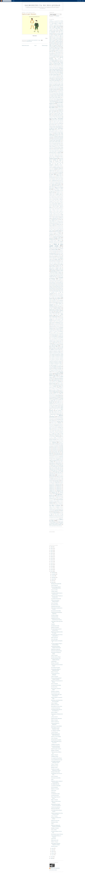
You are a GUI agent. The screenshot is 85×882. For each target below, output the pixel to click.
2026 (52, 546)
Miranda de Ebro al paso (52, 387)
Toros (55, 499)
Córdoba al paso (58, 224)
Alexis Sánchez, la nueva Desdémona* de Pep (55, 728)
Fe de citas (58, 280)
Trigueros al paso (59, 500)
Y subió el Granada (54, 732)
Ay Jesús (51, 174)
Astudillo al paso (60, 169)
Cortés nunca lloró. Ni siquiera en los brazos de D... (57, 596)
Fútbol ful (50, 299)
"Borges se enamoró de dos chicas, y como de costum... (57, 814)
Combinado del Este (54, 616)
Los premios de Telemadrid (55, 785)
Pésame (56, 427)
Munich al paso (56, 393)
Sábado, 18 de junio (54, 754)
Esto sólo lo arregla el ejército (55, 272)
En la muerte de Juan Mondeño (56, 261)
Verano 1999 (52, 510)
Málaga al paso (56, 377)
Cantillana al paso (52, 194)
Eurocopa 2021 (52, 277)
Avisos (56, 172)
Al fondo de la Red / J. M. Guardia (56, 110)
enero (53, 854)
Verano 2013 (55, 511)
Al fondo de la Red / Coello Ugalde (56, 86)
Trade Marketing (60, 499)
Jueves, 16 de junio (54, 776)
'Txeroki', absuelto (54, 591)
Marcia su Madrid (54, 712)
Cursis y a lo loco (58, 234)
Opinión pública (59, 414)
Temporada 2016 (58, 487)
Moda (58, 387)
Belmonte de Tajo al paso (56, 179)
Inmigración (53, 792)
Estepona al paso (60, 271)
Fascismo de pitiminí (52, 280)
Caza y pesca (55, 217)
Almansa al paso (51, 156)
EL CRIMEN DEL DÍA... (55, 784)
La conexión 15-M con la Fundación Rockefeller (55, 746)
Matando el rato (55, 381)
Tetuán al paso (52, 494)
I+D (60, 316)
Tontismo (61, 498)
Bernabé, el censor (54, 767)
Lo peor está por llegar (59, 22)
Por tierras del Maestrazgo (59, 431)
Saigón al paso (54, 444)
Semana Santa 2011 (59, 462)
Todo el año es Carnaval (54, 497)
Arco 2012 (51, 168)
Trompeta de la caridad (52, 501)
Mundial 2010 (56, 392)
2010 (52, 856)
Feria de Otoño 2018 (57, 286)
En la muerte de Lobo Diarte (56, 610)
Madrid (58, 372)
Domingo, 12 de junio (55, 828)
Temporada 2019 (51, 489)
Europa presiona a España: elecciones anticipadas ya (56, 805)
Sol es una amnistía (54, 787)
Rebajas (55, 437)
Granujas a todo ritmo (58, 304)
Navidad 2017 (57, 398)
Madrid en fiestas (56, 376)
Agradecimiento (54, 61)
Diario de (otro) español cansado (56, 245)
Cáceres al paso (51, 190)
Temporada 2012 (58, 484)
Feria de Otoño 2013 (60, 282)
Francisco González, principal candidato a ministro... (56, 678)
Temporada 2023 (52, 490)
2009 (52, 858)
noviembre (53, 574)
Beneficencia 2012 (54, 181)
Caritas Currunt (58, 195)
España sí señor (58, 267)
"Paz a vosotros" (54, 829)
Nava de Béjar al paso (59, 394)
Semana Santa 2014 (54, 465)
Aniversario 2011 (51, 162)
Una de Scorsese (51, 504)
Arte (55, 169)
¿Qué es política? (59, 42)
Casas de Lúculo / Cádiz (52, 200)
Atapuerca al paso (59, 170)
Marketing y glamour (57, 380)
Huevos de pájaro (59, 315)
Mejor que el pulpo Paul (55, 808)
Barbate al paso (59, 175)
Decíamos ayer (52, 239)
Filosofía (50, 294)
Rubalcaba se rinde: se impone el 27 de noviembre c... (56, 782)
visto (57, 519)
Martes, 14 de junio (54, 799)
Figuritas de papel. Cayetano (56, 748)
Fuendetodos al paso (55, 295)
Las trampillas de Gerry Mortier (56, 758)
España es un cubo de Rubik (56, 736)
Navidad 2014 (54, 397)
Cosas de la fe (55, 226)
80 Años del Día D (58, 53)
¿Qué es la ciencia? (56, 30)
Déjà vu (59, 240)
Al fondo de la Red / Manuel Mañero (57, 125)
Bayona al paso (58, 178)
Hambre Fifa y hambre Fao (55, 649)
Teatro (61, 483)
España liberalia (51, 267)
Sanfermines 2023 (60, 458)
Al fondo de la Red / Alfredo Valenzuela (56, 70)
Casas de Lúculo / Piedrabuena (57, 207)
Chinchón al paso (54, 219)
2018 (52, 559)
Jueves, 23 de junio (54, 683)
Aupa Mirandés (54, 661)
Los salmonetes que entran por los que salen (55, 370)
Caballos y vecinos (59, 189)
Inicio (36, 45)
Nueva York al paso (55, 409)
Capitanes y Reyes (59, 194)
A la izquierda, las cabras (55, 793)
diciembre (53, 572)
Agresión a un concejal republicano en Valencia (55, 769)
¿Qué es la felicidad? (57, 33)
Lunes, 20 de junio (54, 738)
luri (55, 372)
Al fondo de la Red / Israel (58, 108)
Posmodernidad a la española (56, 739)
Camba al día (51, 192)
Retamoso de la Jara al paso (58, 438)
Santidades (61, 460)
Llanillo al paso (61, 343)
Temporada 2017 (51, 488)
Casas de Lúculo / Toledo (57, 212)
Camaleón (53, 624)
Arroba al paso (51, 169)
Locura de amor (60, 347)
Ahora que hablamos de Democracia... (55, 724)
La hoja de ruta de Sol (55, 795)
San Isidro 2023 (57, 453)
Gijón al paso (60, 302)
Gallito (50, 300)
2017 (50, 52)
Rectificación (51, 438)
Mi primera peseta (57, 385)
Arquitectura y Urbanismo (58, 168)
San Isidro (56, 445)
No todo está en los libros (58, 408)
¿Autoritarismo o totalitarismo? (53, 24)
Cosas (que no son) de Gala (55, 777)
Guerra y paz (57, 306)
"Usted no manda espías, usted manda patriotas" (56, 695)
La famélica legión (58, 330)
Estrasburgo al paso (60, 276)
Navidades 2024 (57, 403)
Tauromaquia (57, 483)
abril (52, 849)
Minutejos (60, 386)
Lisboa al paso (56, 343)
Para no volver (57, 420)
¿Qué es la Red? (55, 36)
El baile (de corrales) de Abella (56, 650)
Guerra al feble (51, 306)
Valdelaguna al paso (59, 506)
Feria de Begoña (59, 281)
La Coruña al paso (58, 326)
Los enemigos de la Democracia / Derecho (56, 355)
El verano (57, 260)
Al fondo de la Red (56, 64)
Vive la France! (53, 522)
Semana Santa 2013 (60, 464)
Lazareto (50, 342)
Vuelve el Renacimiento (52, 525)
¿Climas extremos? (54, 716)
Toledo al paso (56, 498)
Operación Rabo (52, 414)
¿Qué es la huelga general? (59, 34)
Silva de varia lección (55, 477)
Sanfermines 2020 (54, 458)
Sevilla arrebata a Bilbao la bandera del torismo (55, 669)
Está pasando (53, 270)
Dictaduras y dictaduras (55, 691)
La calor (60, 325)
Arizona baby (53, 838)
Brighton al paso (59, 185)
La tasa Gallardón (54, 336)
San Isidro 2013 (55, 448)
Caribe (52, 823)
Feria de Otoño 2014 (54, 283)
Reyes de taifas (60, 439)
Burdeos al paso (57, 186)
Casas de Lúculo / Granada (58, 201)
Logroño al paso (53, 348)
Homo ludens (55, 312)
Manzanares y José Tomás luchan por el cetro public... (56, 701)
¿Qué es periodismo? (59, 41)
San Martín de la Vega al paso (54, 456)
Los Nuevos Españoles (52, 367)
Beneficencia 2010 (55, 180)
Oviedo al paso (59, 416)
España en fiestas (52, 266)
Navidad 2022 (60, 400)
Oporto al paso (52, 415)
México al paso (51, 385)
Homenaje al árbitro (54, 822)
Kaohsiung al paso (59, 322)
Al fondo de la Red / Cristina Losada (56, 88)
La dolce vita (56, 327)
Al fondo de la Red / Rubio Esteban (54, 140)
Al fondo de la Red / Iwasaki (53, 109)
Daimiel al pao (60, 235)
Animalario (54, 159)
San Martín (61, 455)
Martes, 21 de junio (54, 720)
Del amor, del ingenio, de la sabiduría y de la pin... (56, 659)
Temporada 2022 (58, 489)
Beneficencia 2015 (60, 181)
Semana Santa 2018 (58, 467)
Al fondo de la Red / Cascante (58, 85)
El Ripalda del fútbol (58, 255)
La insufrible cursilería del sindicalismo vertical (55, 762)
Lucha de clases (60, 371)
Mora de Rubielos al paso (58, 389)
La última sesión (60, 336)
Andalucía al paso (59, 157)
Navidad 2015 (60, 397)
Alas (50, 153)
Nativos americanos (52, 394)
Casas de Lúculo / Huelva (53, 202)
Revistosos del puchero (52, 439)
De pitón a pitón (57, 237)
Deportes (61, 241)
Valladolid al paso (51, 509)
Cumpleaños (51, 234)
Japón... (52, 779)
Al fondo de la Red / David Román (57, 93)
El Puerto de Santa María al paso (55, 254)
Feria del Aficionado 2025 (56, 291)
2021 (52, 555)
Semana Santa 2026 (52, 473)
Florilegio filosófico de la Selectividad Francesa (55, 734)
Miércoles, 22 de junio (55, 704)
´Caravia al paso (57, 51)
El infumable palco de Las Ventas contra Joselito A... (57, 635)
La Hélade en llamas (54, 756)
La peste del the (56, 333)
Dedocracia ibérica (53, 240)
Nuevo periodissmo (59, 410)
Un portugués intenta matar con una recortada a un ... (56, 710)
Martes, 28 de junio (54, 637)
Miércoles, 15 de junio (55, 788)
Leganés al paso (55, 342)
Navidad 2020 (61, 399)
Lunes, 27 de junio (54, 655)
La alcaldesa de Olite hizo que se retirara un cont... (56, 593)
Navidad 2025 (51, 403)
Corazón (53, 224)
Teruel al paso (61, 493)
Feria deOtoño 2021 (59, 293)
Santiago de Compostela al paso (54, 460)
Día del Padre (60, 242)
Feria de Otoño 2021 (58, 287)
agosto (53, 579)
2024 (52, 550)
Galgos (55, 299)
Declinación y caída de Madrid (56, 726)
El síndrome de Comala (55, 625)
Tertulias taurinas (55, 493)
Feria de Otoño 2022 (52, 288)
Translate (57, 15)
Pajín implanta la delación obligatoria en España (55, 844)
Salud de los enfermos (60, 444)
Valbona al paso (51, 506)
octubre (53, 575)
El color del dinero (54, 250)
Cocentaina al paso (59, 220)
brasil (50, 185)
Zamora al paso (59, 525)
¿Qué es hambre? (56, 29)
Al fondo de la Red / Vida (57, 148)
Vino (57, 517)
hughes (50, 316)
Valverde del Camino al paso (59, 509)
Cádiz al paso (53, 191)
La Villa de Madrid (53, 337)
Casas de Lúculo (57, 196)
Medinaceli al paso (59, 382)
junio (53, 582)
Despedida (51, 242)
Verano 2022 (61, 512)
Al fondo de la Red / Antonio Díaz (54, 73)
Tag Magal (50, 481)
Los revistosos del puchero (57, 369)
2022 (52, 553)
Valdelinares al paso (52, 508)
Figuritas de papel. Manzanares (56, 718)
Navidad (57, 395)
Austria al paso (51, 172)
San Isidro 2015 (55, 449)
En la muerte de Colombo (55, 667)
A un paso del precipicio (55, 56)
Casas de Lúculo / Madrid (56, 203)
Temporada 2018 (58, 488)
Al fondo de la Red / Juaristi (57, 122)
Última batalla (53, 790)
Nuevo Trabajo (60, 411)
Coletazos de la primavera (55, 807)
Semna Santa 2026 (59, 473)
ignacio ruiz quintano (55, 868)
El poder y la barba (60, 253)
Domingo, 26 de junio (55, 663)
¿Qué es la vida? (59, 40)
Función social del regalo (56, 297)
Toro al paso (51, 499)
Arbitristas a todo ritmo (56, 167)
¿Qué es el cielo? (56, 25)
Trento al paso (53, 500)
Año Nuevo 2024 (58, 163)
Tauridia (53, 483)
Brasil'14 (53, 185)
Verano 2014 (60, 511)
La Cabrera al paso (55, 325)
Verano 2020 (56, 512)
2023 (52, 551)
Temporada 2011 (51, 484)
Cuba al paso (57, 231)
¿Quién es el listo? (60, 48)
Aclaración (59, 58)
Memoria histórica (52, 383)
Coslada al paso (54, 228)
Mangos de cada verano (55, 820)
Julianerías (60, 321)
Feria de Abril (54, 281)
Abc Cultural (57, 57)
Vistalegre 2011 (52, 519)
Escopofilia (53, 265)
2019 (52, 558)
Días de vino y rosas (54, 765)
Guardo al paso (59, 305)
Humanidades (55, 316)
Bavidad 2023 (53, 178)
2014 (52, 566)
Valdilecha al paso (59, 508)
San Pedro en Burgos (54, 615)
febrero (53, 853)
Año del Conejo (58, 162)
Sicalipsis (57, 476)
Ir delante (59, 320)
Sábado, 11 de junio (54, 841)
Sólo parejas (58, 478)
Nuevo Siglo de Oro (52, 411)
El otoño (55, 252)
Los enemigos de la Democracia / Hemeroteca (56, 358)
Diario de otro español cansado (55, 247)
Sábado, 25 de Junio (54, 671)
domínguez (50, 248)
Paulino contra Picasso (55, 721)
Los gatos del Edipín (52, 365)
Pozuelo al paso (52, 432)
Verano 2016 (51, 512)
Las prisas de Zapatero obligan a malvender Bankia (56, 644)
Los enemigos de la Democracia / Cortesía (56, 354)
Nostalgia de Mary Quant (55, 771)
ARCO (62, 167)
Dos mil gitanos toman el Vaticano (57, 834)
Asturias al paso (52, 170)
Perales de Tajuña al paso (58, 426)
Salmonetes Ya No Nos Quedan (42, 5)
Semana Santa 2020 (60, 468)
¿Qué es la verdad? (52, 40)
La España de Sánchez (58, 328)
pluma (58, 430)
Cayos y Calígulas (54, 703)
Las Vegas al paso (57, 339)
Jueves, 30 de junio (54, 603)
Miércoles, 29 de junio (55, 627)
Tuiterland (51, 503)
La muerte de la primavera (55, 707)
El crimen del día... (54, 686)
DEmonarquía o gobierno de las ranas (54, 241)
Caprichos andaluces (52, 195)
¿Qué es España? (57, 27)
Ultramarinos (60, 503)
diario (50, 244)
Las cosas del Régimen (53, 338)
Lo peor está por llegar (56, 345)
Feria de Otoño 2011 (52, 282)
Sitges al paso (61, 477)
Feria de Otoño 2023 (60, 288)
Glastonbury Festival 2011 (55, 606)
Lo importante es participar (55, 344)
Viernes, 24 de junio (54, 676)
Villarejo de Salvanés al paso (59, 516)
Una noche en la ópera (58, 504)
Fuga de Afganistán (54, 585)
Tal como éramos (56, 481)
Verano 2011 (57, 510)
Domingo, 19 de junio (55, 750)
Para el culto (54, 419)
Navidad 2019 (55, 399)
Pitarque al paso (54, 430)
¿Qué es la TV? (51, 39)
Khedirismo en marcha (54, 324)
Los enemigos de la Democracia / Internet (56, 359)
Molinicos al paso (55, 388)
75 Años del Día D (58, 52)
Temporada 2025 (54, 492)
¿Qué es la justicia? (54, 35)
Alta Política (57, 156)
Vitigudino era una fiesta (55, 744)
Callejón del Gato (59, 191)
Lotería (50, 371)
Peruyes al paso (51, 427)
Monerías (60, 388)
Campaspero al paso (59, 192)
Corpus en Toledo (52, 225)
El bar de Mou (55, 249)
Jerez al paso (56, 321)
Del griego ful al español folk (56, 583)
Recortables (29, 41)
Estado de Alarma (60, 270)
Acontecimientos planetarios (53, 59)
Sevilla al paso (51, 476)
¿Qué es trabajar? (59, 44)
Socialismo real (52, 478)
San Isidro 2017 (55, 450)
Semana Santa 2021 (54, 470)
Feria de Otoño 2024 (54, 289)
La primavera (61, 333)
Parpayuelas (59, 422)
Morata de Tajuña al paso (53, 391)
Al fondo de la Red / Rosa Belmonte (56, 139)
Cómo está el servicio (53, 223)
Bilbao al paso (54, 184)
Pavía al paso (51, 425)
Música (61, 393)
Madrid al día (58, 374)
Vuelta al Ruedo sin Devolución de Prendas (56, 524)
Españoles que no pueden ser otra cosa (56, 269)
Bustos (54, 189)
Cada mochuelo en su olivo (59, 190)
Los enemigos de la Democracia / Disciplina (57, 356)
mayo (53, 848)
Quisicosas (58, 436)
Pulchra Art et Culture (56, 433)
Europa (57, 277)
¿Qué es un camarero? (53, 45)
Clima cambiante (51, 220)
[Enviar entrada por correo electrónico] (42, 40)
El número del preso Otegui (56, 656)
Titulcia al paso (59, 495)
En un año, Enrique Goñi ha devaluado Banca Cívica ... (56, 587)
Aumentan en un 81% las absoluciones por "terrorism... (56, 619)
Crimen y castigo (52, 229)
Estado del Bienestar (54, 271)
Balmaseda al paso (52, 175)
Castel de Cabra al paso (56, 214)
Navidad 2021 (53, 400)
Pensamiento (56, 425)
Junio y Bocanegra (54, 639)
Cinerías (60, 219)
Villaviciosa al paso (53, 517)
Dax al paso (51, 236)
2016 (52, 563)
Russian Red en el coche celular (56, 706)
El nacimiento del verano (55, 692)
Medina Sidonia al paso (52, 382)
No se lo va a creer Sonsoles (57, 404)
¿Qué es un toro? (56, 46)
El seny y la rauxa (59, 256)
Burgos (61, 186)
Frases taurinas (55, 294)
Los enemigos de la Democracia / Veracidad (55, 364)
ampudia (53, 157)
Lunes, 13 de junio (54, 815)
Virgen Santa (61, 517)
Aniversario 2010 (58, 161)
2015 (52, 564)
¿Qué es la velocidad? (58, 39)
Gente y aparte (55, 302)
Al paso (59, 152)
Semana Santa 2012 (52, 464)
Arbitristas (50, 167)
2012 (52, 569)
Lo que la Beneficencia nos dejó (56, 759)
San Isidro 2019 (56, 451)
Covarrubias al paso (60, 228)
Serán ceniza (52, 475)
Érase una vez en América (58, 264)
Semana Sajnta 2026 (59, 461)
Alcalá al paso (54, 153)
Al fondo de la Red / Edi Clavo (56, 96)
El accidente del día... (55, 604)
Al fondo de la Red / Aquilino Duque (56, 74)
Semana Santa (51, 462)
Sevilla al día (60, 475)
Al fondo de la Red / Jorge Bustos (56, 117)
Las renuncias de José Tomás (56, 685)
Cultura (59, 232)
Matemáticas (60, 381)
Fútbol (59, 298)
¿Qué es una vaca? (58, 47)
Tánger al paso (57, 482)
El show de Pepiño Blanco (53, 258)
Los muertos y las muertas (56, 366)
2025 (52, 548)
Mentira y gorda (60, 383)
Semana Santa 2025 (58, 472)
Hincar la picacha (57, 308)
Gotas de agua (51, 303)
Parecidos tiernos (60, 421)
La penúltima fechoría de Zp (56, 598)
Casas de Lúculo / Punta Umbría (54, 208)
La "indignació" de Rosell (55, 730)
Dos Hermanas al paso (56, 248)
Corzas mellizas (58, 225)
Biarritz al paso (58, 183)
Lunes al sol (52, 372)
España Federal (60, 266)
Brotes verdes (51, 186)
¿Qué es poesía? (53, 42)
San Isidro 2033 (57, 455)
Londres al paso (59, 348)
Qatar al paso (57, 434)
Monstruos (50, 389)
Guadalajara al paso (52, 305)
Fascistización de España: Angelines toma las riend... (56, 647)
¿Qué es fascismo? (52, 28)
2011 (52, 571)
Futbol (55, 298)
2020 (52, 52)
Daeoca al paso (54, 235)
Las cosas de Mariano (60, 337)
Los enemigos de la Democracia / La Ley (55, 360)
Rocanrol (54, 442)
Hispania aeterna (51, 309)
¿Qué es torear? (52, 44)
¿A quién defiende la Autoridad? (56, 23)
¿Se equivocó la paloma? (54, 50)
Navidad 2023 (52, 402)
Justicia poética (51, 322)
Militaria (54, 386)
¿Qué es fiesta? (58, 28)
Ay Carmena (54, 173)
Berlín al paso (52, 183)
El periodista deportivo (52, 253)
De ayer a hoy (56, 236)
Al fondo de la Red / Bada (55, 79)
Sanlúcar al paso (52, 459)
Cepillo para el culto (55, 218)
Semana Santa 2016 (56, 466)
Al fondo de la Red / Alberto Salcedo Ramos (56, 69)
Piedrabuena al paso (56, 428)
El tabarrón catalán (56, 259)
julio (52, 580)
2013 (61, 51)
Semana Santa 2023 (56, 471)
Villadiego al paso (56, 515)
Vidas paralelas (57, 514)
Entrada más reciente (25, 45)
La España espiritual (52, 330)
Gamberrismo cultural (55, 300)
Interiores (55, 320)
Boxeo (60, 184)
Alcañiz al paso (59, 153)
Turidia (56, 503)
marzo (53, 851)
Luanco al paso (55, 371)
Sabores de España (55, 443)
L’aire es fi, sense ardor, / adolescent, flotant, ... (55, 601)
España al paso (58, 265)
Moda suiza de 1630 (54, 840)
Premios (57, 432)
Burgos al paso (51, 187)
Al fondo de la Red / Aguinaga (57, 67)
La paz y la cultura (54, 589)
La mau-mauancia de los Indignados (55, 674)
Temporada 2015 (51, 487)
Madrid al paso (52, 375)
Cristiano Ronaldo (59, 229)
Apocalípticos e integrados (53, 164)
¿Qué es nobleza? (52, 41)
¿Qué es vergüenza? (52, 48)
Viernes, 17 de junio (54, 764)
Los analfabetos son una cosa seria (54, 349)
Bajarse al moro (59, 174)
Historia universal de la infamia (54, 310)
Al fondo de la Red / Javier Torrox (57, 115)
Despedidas (55, 242)
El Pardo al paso (60, 252)
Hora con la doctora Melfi (55, 314)
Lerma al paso (61, 342)
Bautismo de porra (54, 846)
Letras (51, 343)
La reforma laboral (54, 334)
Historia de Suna (58, 309)
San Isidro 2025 (57, 454)
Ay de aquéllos (59, 173)
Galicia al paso (60, 299)
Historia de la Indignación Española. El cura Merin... (56, 826)
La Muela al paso (55, 332)
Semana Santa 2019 (52, 468)
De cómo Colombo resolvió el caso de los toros (56, 629)
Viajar (51, 514)
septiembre (54, 577)
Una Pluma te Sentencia (54, 505)
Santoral (52, 461)
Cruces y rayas (51, 230)
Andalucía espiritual (53, 158)
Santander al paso (59, 459)
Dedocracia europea (60, 239)
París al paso (54, 422)
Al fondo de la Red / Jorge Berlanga (55, 117)
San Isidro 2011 (55, 447)
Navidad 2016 (51, 398)
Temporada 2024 (60, 490)
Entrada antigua (44, 45)
